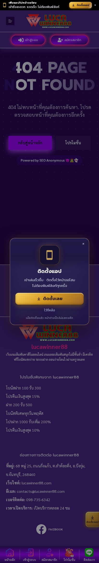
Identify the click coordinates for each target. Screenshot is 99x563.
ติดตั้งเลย (52, 299)
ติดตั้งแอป (83, 5)
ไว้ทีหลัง (49, 310)
